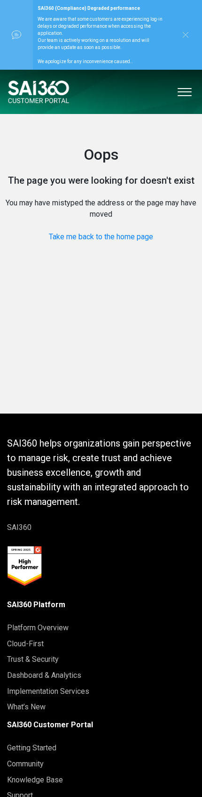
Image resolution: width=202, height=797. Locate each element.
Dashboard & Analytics (44, 675)
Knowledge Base (35, 779)
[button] (184, 90)
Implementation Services (48, 691)
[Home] (38, 91)
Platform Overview (38, 627)
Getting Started (31, 747)
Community (25, 763)
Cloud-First (25, 643)
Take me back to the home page (101, 236)
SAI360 (19, 527)
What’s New (26, 706)
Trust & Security (33, 659)
